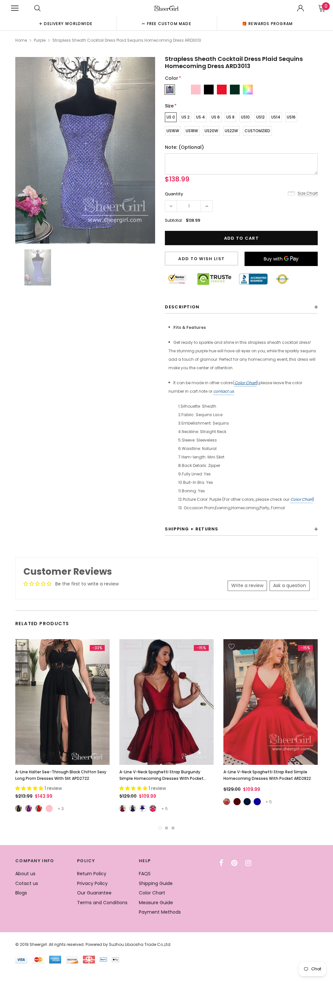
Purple (40, 40)
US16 (291, 117)
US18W (192, 130)
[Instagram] (248, 862)
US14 (275, 117)
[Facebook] (221, 862)
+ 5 (164, 808)
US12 (260, 117)
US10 (245, 117)
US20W (211, 130)
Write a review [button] (247, 585)
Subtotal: (174, 220)
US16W (172, 130)
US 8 (230, 117)
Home (21, 40)
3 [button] (173, 828)
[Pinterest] (234, 862)
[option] (65, 23)
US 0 (170, 117)
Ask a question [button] (289, 585)
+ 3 (61, 808)
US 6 (215, 117)
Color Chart (245, 383)
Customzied (257, 130)
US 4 (200, 117)
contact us (223, 391)
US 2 (185, 117)
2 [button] (166, 828)
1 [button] (160, 828)
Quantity (174, 194)
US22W (231, 130)
